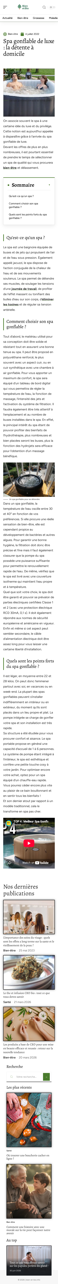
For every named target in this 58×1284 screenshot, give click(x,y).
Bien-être (9, 950)
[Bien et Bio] (23, 7)
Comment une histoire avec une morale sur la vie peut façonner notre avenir (28, 1230)
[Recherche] (44, 7)
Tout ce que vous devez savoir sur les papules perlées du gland (28, 1264)
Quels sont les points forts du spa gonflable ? (28, 216)
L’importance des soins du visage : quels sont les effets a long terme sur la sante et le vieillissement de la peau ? (28, 941)
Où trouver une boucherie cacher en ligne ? (27, 1157)
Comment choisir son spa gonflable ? (23, 205)
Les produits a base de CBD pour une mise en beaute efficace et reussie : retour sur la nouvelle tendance (28, 1048)
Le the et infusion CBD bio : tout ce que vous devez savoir (26, 995)
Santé (7, 1002)
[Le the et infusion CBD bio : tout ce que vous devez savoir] (29, 972)
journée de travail (24, 289)
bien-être (10, 168)
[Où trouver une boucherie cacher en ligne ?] (29, 1120)
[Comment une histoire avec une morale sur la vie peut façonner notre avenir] (29, 1191)
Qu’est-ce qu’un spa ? (21, 196)
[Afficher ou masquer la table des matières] (42, 185)
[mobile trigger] (6, 7)
